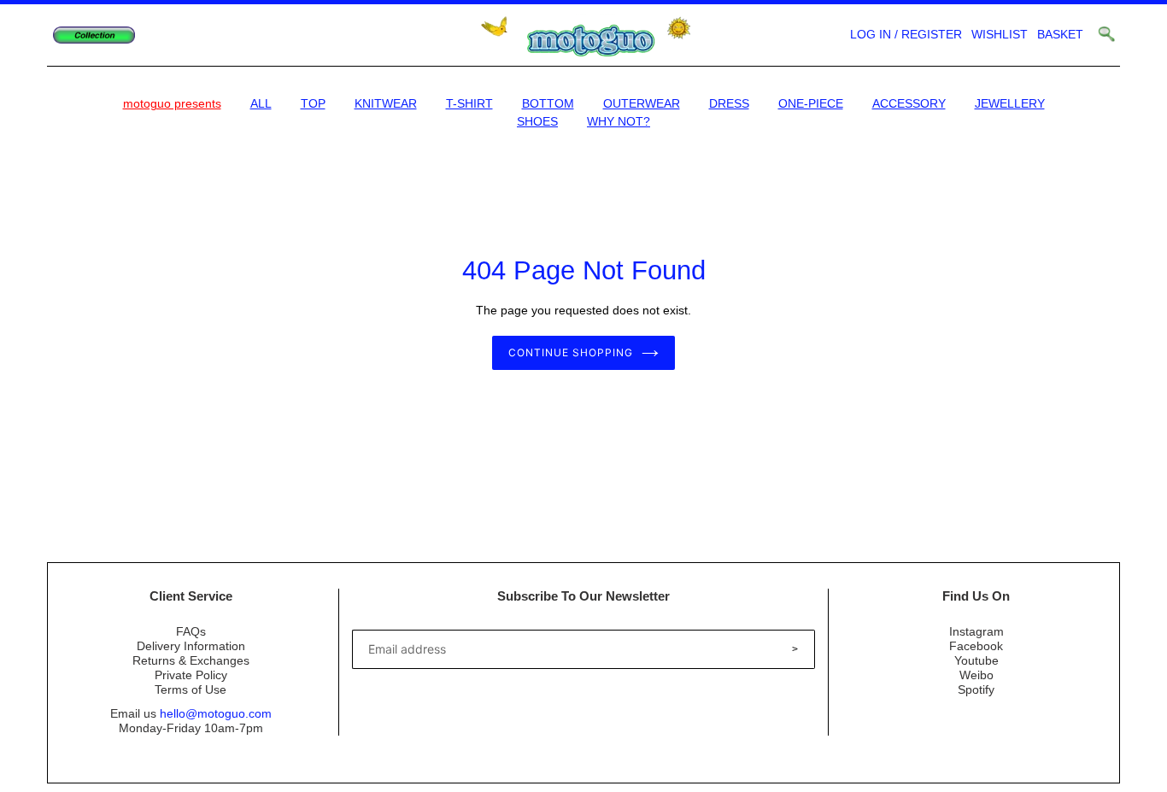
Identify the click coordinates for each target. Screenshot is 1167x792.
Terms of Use (190, 689)
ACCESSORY (909, 103)
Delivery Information (191, 646)
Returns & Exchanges (190, 660)
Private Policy (191, 675)
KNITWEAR (386, 103)
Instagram (976, 631)
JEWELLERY (1010, 103)
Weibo (976, 675)
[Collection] (94, 35)
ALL (261, 103)
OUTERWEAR (641, 103)
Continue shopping (570, 352)
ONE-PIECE (810, 103)
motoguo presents (172, 103)
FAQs (191, 631)
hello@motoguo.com (216, 713)
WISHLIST (999, 34)
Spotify (976, 689)
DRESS (729, 103)
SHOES (537, 121)
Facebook (976, 646)
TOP (313, 103)
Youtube (976, 660)
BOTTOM (548, 103)
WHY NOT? (618, 121)
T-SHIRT (469, 103)
